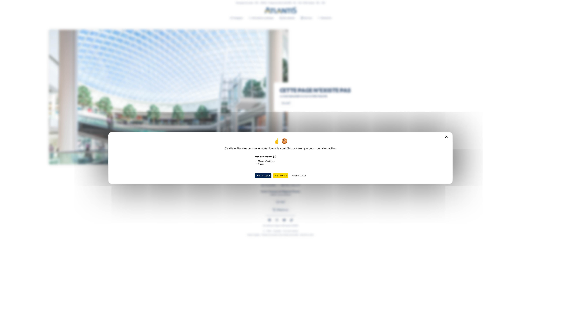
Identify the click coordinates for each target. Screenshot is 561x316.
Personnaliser (298, 175)
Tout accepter (263, 175)
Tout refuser (281, 175)
